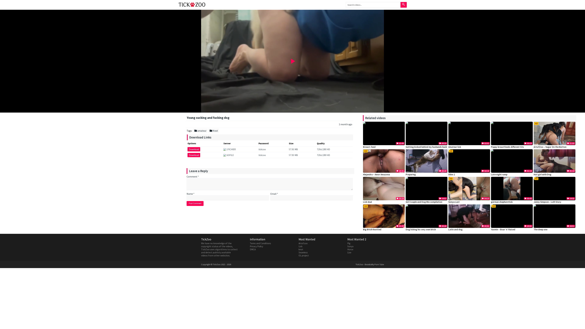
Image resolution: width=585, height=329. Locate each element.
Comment (193, 176)
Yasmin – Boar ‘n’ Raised (503, 229)
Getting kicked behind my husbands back (426, 146)
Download (194, 149)
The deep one (540, 229)
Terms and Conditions (260, 243)
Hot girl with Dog (542, 174)
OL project (304, 255)
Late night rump (499, 174)
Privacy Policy (256, 246)
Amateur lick (454, 146)
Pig (348, 243)
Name (190, 193)
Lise (349, 252)
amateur (200, 131)
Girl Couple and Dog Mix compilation (424, 201)
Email (274, 193)
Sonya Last (454, 201)
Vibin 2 (451, 174)
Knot (213, 131)
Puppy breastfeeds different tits (507, 146)
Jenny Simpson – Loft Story (547, 201)
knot (301, 249)
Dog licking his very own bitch (421, 229)
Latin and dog (455, 229)
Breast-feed (369, 146)
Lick (300, 246)
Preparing (411, 174)
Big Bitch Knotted (372, 229)
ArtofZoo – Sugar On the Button (550, 146)
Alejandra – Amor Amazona (376, 174)
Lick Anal (367, 201)
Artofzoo (303, 243)
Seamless (303, 252)
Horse (350, 249)
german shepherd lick (502, 201)
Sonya (350, 246)
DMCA (253, 249)
